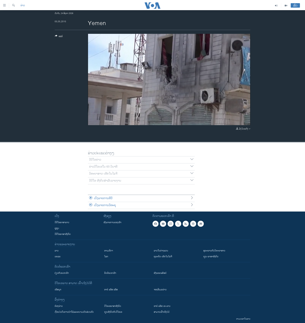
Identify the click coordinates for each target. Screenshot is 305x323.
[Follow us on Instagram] (171, 224)
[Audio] (276, 5)
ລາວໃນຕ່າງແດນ (161, 250)
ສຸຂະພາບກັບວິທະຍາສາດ (214, 250)
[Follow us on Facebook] (155, 224)
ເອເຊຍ (58, 256)
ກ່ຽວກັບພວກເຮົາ (62, 273)
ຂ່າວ (22, 5)
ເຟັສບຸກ (58, 289)
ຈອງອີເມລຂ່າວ (160, 289)
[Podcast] (193, 224)
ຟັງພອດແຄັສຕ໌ (160, 273)
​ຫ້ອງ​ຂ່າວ (59, 306)
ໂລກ (106, 256)
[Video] (286, 5)
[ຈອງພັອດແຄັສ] (201, 224)
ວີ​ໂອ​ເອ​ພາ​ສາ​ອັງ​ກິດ (112, 306)
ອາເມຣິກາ (108, 250)
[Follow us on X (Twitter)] (178, 224)
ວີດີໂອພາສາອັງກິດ (63, 234)
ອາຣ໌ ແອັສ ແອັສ (111, 289)
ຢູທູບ (57, 228)
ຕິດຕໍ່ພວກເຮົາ (110, 273)
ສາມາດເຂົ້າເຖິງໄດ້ (161, 312)
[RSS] (186, 224)
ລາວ (57, 250)
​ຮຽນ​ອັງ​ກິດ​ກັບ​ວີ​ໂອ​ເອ (113, 312)
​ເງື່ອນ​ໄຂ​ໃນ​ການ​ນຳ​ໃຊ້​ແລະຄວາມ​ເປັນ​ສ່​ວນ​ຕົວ (74, 312)
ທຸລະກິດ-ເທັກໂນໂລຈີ (163, 256)
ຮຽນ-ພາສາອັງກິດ (210, 256)
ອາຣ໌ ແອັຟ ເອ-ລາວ (162, 306)
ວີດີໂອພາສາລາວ (62, 222)
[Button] (59, 37)
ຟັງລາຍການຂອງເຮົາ (112, 222)
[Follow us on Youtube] (163, 224)
